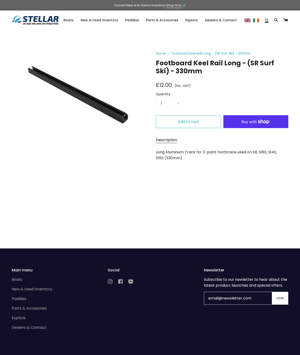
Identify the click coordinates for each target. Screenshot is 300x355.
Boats (17, 279)
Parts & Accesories (29, 308)
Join (280, 298)
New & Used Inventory (32, 289)
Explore (19, 318)
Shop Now (174, 5)
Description (166, 140)
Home (161, 53)
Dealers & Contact (29, 327)
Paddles (19, 298)
